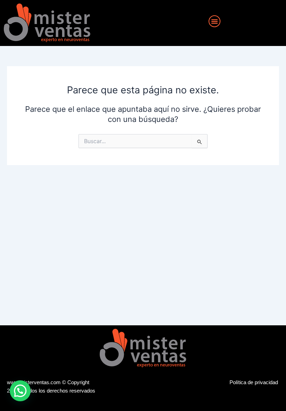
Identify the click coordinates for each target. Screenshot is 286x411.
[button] (214, 21)
